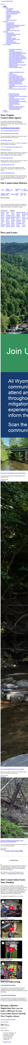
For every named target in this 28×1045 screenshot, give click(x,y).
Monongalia (19, 212)
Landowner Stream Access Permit (7, 164)
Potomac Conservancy (14, 95)
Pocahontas (19, 223)
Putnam (18, 226)
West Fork (25, 194)
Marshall (13, 220)
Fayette (2, 226)
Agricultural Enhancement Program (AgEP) (10, 133)
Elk (11, 189)
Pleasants (18, 221)
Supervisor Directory (11, 1019)
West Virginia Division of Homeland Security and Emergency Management (17, 57)
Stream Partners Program (6, 149)
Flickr (7, 18)
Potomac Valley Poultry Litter (13, 30)
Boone (2, 215)
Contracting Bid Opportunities (8, 985)
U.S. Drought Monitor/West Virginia (14, 873)
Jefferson (8, 224)
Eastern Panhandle (8, 190)
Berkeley (3, 213)
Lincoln (13, 213)
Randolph (24, 213)
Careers (5, 110)
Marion (13, 218)
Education (5, 31)
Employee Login (7, 1042)
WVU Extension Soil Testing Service (17, 88)
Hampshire (8, 217)
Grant (7, 213)
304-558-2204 (9, 1)
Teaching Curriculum (11, 38)
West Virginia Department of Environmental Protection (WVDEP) (17, 52)
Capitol (2, 189)
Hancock (8, 218)
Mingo (12, 226)
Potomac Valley (8, 194)
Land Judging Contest (11, 42)
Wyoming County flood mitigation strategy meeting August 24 (13, 473)
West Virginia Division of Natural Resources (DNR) (16, 63)
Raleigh (24, 212)
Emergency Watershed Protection (7, 172)
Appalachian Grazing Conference (16, 106)
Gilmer (7, 212)
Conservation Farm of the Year (13, 34)
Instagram (8, 16)
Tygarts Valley (17, 194)
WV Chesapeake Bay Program (7, 157)
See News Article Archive (14, 851)
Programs (5, 21)
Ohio (17, 218)
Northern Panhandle (3, 194)
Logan (12, 215)
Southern (13, 194)
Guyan (21, 189)
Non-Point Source (10, 27)
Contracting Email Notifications (8, 995)
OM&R (8, 29)
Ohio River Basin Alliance (15, 82)
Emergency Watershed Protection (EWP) (15, 25)
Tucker (23, 221)
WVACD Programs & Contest (13, 43)
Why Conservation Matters (7, 130)
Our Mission (9, 9)
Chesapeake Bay (10, 24)
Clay (2, 223)
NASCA (11, 105)
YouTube (8, 17)
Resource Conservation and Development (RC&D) (15, 108)
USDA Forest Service (14, 100)
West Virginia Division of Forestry (17, 98)
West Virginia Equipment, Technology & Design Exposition (18, 102)
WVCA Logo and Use (11, 20)
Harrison (8, 221)
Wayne (23, 226)
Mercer (12, 223)
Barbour (3, 212)
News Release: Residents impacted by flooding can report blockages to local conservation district (12, 841)
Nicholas (18, 217)
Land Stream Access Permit (12, 26)
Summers (24, 218)
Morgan (18, 215)
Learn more (3, 1019)
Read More (3, 480)
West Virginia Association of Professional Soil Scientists (15, 60)
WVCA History (9, 8)
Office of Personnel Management (16, 79)
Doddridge (3, 224)
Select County (4, 210)
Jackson (8, 223)
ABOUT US (16, 130)
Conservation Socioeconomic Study (14, 147)
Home (4, 6)
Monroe (18, 213)
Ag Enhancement (10, 22)
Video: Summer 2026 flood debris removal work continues (12, 769)
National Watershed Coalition (16, 81)
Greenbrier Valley (17, 190)
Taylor (23, 220)
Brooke (2, 218)
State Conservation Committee (13, 12)
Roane (23, 217)
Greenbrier (8, 215)
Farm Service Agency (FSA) (15, 76)
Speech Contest (9, 40)
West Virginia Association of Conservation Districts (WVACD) (17, 55)
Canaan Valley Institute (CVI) (16, 77)
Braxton (2, 217)
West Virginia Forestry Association (17, 78)
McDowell (13, 217)
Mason (12, 221)
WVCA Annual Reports (11, 13)
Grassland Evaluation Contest (13, 39)
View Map (12, 210)
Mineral (13, 224)
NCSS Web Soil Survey (14, 104)
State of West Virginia (14, 93)
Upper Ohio (21, 194)
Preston (18, 224)
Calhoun (3, 221)
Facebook (8, 15)
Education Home (10, 33)
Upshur (23, 224)
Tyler (23, 223)
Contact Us (6, 111)
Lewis (12, 212)
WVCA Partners (7, 44)
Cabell (2, 220)
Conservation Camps (11, 35)
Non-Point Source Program (6, 140)
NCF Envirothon (13, 74)
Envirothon (8, 36)
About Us (5, 7)
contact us (4, 1)
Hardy (7, 220)
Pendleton (18, 220)
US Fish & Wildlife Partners (15, 67)
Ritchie (23, 215)
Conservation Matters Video (12, 11)
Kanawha (8, 226)
